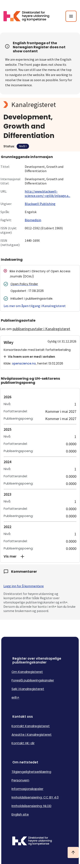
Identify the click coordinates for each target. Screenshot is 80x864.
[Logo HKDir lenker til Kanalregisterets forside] (29, 16)
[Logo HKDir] (40, 841)
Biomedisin (33, 220)
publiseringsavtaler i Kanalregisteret (41, 328)
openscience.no (24, 363)
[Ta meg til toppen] (73, 852)
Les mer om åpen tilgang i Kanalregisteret (35, 306)
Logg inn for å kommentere (23, 586)
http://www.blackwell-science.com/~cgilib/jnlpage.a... (47, 193)
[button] (40, 556)
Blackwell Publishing (40, 204)
